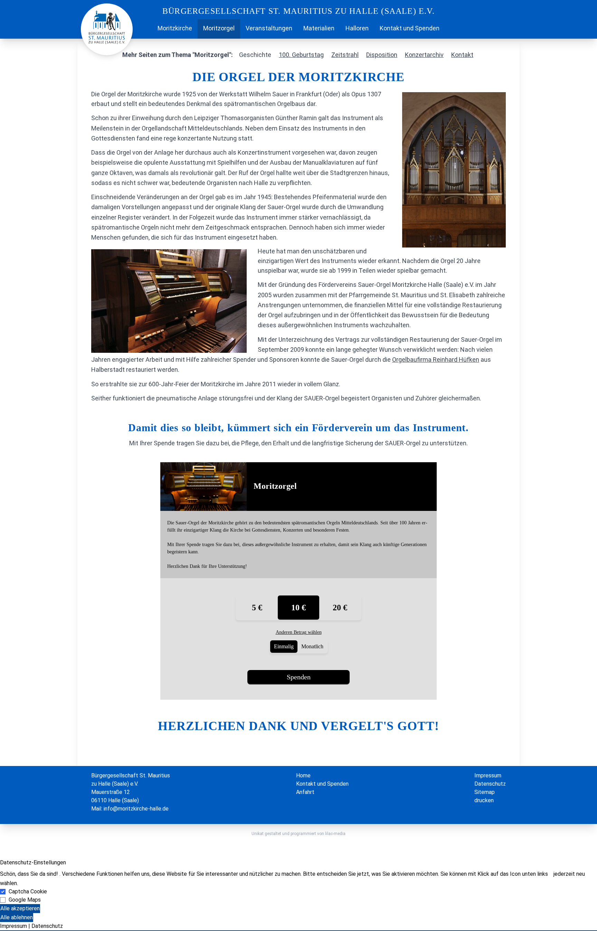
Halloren (357, 28)
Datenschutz (490, 783)
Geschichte (255, 54)
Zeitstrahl (345, 54)
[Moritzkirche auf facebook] (450, 29)
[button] (298, 930)
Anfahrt (305, 792)
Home (303, 775)
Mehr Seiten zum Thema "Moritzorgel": (177, 54)
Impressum (487, 775)
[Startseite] (146, 29)
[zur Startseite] (107, 26)
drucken (484, 800)
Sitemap (484, 792)
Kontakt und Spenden (409, 28)
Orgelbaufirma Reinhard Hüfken (435, 359)
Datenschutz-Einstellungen (33, 862)
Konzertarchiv (424, 54)
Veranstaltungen (269, 28)
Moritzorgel (219, 28)
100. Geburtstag (301, 54)
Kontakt (462, 54)
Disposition (381, 54)
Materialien (318, 28)
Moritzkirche (175, 28)
